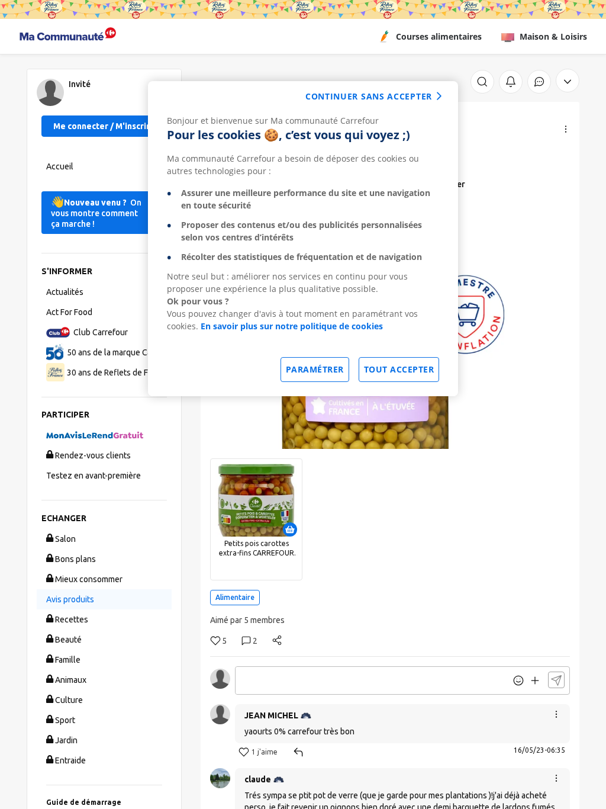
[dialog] (303, 238)
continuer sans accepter (368, 96)
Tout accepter (399, 369)
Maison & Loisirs (553, 36)
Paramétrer (315, 369)
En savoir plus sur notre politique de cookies (292, 326)
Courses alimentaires (439, 36)
